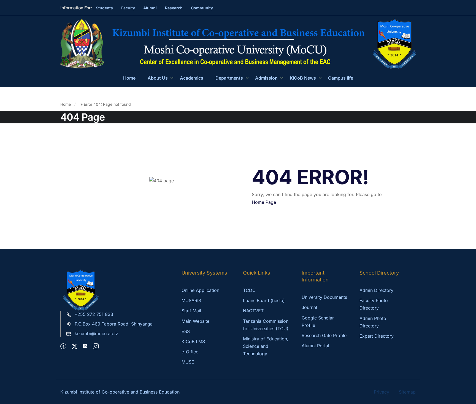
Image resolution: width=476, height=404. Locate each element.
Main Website (195, 321)
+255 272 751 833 (94, 314)
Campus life (340, 78)
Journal (309, 307)
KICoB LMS (193, 341)
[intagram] (96, 346)
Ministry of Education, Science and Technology (265, 346)
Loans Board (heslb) (264, 300)
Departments (229, 78)
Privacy (381, 392)
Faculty (128, 8)
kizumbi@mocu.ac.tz (96, 333)
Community (202, 8)
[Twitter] (74, 346)
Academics (191, 78)
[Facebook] (63, 346)
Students (104, 8)
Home (129, 78)
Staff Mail (191, 310)
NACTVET (253, 310)
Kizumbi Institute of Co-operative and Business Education (120, 392)
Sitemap (407, 392)
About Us (158, 78)
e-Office (190, 351)
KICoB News (303, 78)
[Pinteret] (85, 346)
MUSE (188, 362)
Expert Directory (376, 336)
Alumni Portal (315, 345)
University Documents (324, 297)
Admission (266, 78)
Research (174, 8)
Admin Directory (376, 290)
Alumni (150, 8)
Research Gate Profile (324, 335)
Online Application (200, 290)
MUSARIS (191, 300)
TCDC (249, 290)
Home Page (264, 202)
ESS (186, 331)
